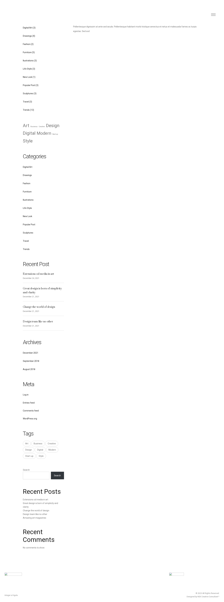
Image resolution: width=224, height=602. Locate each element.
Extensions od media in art (38, 274)
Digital (29, 133)
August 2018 (29, 369)
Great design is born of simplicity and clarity (42, 290)
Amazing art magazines (34, 518)
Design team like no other (38, 321)
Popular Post (29, 85)
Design (52, 125)
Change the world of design (39, 307)
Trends (26, 110)
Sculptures (28, 93)
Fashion (26, 44)
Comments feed (31, 410)
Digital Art (27, 27)
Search (26, 470)
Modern (44, 133)
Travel (26, 101)
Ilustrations (28, 60)
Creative (42, 127)
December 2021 (30, 353)
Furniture (27, 52)
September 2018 (31, 361)
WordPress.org (30, 418)
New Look (27, 77)
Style (28, 141)
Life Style (27, 69)
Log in (25, 394)
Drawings (27, 36)
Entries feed (29, 403)
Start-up (55, 134)
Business (33, 127)
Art (26, 125)
